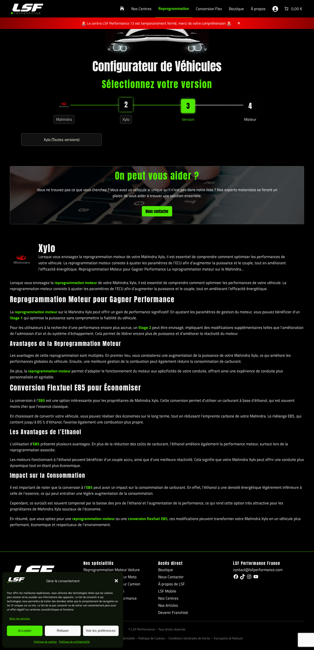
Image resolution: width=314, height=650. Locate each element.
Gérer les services (19, 618)
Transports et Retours (228, 638)
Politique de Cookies (151, 638)
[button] (116, 580)
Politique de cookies (45, 641)
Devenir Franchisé (173, 612)
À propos (258, 9)
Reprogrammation (173, 9)
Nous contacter (157, 211)
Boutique (236, 9)
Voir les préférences (101, 631)
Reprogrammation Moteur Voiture (111, 570)
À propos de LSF (171, 584)
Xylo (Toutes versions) (61, 140)
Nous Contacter (171, 577)
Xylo (126, 119)
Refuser (63, 631)
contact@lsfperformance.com (258, 570)
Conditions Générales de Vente (189, 638)
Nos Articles (168, 605)
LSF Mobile (167, 591)
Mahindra (64, 119)
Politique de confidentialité (74, 641)
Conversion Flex (209, 9)
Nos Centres (141, 9)
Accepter (24, 631)
